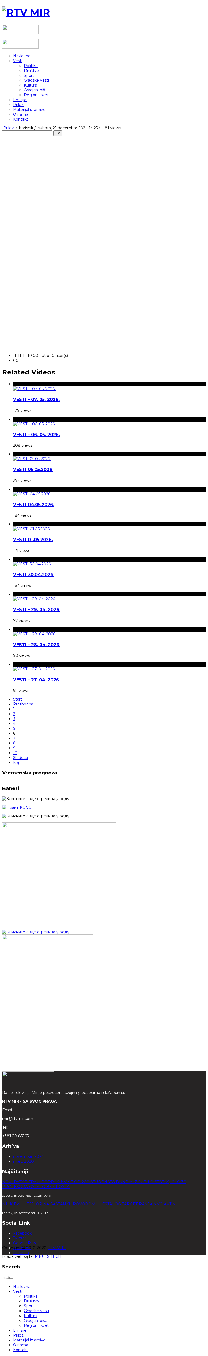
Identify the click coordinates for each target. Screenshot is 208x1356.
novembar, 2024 (28, 1156)
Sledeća (20, 757)
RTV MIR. (57, 1247)
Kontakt (20, 119)
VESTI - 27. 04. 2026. (36, 679)
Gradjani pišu (35, 90)
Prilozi (18, 104)
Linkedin (21, 1252)
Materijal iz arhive (29, 109)
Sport (29, 75)
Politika (31, 65)
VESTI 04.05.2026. (33, 504)
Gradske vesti (36, 80)
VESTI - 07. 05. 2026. (36, 399)
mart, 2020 (23, 1161)
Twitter (19, 1238)
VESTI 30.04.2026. (33, 574)
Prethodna (23, 704)
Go (58, 133)
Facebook (22, 1233)
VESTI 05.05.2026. (33, 469)
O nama (20, 114)
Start (17, 699)
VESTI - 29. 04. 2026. (36, 609)
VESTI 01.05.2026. (33, 539)
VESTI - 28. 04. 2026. (36, 644)
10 (15, 752)
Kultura (30, 85)
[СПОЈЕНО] (17, 807)
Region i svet (36, 94)
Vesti (17, 60)
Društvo (31, 70)
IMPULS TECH (47, 1256)
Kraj (16, 762)
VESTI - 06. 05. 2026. (36, 434)
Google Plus (24, 1243)
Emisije (20, 99)
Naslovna (21, 56)
